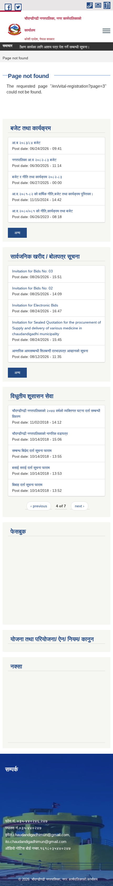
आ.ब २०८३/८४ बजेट (26, 143)
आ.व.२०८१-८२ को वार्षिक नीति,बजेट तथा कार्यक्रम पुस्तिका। (52, 194)
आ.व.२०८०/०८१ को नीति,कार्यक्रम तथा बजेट (42, 211)
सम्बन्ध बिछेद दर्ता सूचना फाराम (32, 451)
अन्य (17, 233)
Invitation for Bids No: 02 (32, 288)
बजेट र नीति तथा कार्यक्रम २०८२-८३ (37, 177)
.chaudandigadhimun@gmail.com (40, 834)
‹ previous (38, 506)
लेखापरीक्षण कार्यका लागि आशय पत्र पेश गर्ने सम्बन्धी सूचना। (46, 47)
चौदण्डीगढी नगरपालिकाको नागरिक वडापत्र (40, 433)
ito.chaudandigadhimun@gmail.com (35, 841)
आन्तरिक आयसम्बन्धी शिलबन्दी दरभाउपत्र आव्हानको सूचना (50, 351)
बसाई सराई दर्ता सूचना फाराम (31, 468)
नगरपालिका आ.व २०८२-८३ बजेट (34, 160)
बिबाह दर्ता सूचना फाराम (27, 485)
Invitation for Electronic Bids (35, 305)
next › (79, 506)
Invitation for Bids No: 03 (32, 271)
